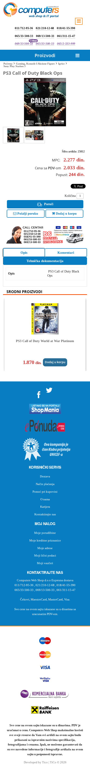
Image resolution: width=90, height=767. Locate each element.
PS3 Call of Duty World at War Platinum (45, 341)
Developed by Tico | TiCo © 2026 (45, 762)
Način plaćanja (45, 484)
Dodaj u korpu (66, 213)
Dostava (45, 476)
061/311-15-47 (66, 36)
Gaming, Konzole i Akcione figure (35, 63)
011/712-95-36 (24, 28)
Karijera (45, 506)
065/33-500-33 (24, 36)
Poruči (48, 204)
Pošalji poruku (27, 213)
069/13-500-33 (45, 36)
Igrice (61, 63)
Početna (7, 63)
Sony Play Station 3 (14, 66)
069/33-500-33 (24, 43)
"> (38, 393)
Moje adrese (45, 548)
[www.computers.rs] (31, 11)
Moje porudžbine (45, 533)
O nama (45, 499)
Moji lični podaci (45, 555)
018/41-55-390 (66, 28)
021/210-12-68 (45, 28)
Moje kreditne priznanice (45, 540)
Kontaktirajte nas (45, 514)
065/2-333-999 (66, 43)
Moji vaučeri (45, 563)
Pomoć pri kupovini (45, 491)
